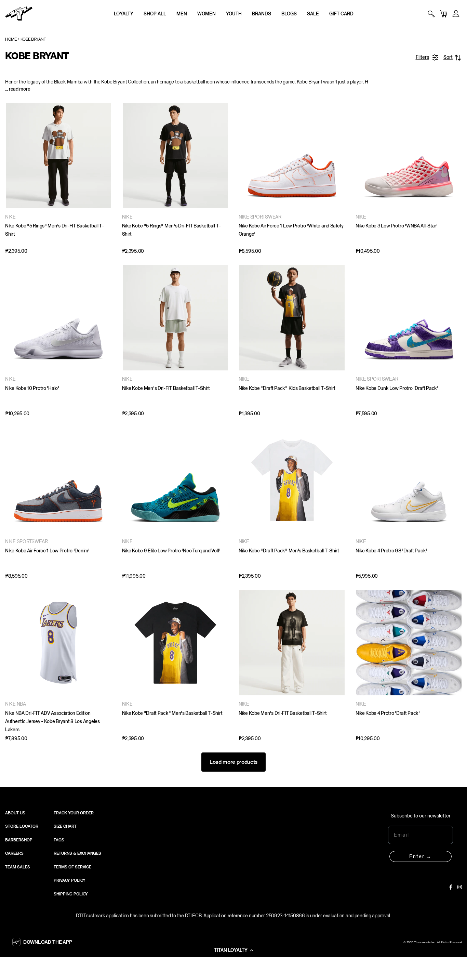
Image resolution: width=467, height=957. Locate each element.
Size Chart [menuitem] (65, 826)
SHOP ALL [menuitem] (155, 14)
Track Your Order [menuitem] (74, 813)
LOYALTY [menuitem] (123, 14)
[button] (233, 950)
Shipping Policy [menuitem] (71, 894)
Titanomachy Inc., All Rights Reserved (438, 943)
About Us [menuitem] (15, 813)
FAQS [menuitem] (59, 840)
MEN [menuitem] (181, 14)
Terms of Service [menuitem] (72, 867)
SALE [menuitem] (313, 14)
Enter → (420, 856)
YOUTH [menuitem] (234, 14)
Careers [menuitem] (14, 853)
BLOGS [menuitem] (289, 14)
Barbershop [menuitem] (18, 840)
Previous (12, 155)
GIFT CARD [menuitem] (341, 14)
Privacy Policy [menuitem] (69, 880)
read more (19, 89)
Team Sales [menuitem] (17, 867)
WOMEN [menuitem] (206, 14)
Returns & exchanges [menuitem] (77, 853)
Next (105, 155)
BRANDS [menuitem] (261, 14)
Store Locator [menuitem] (21, 826)
